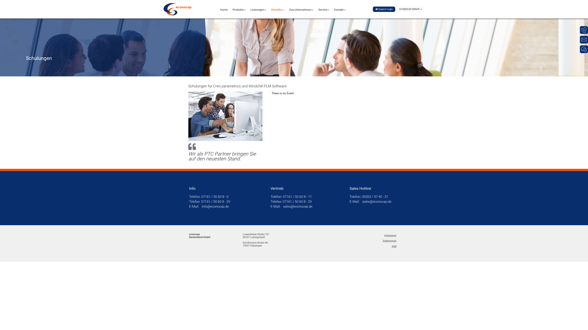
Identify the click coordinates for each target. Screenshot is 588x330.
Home (224, 9)
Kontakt (339, 9)
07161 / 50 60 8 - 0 (214, 197)
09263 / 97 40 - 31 (375, 197)
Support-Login (385, 9)
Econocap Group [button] (409, 9)
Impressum (390, 235)
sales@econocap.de (297, 206)
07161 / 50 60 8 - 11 (297, 197)
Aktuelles (276, 9)
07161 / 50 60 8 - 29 (215, 202)
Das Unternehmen (300, 9)
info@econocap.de (215, 206)
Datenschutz (389, 240)
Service (322, 9)
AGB (394, 246)
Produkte (238, 9)
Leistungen (257, 9)
